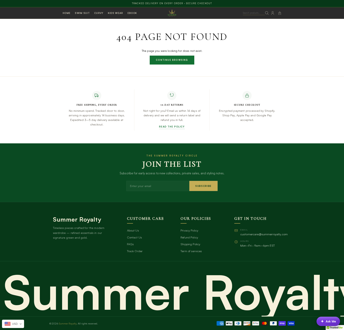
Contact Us (134, 237)
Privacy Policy (189, 230)
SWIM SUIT (82, 13)
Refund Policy (189, 237)
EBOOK (132, 13)
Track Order (135, 251)
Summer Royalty (67, 323)
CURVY (99, 13)
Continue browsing (172, 60)
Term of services (191, 251)
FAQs (130, 244)
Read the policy (172, 126)
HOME (66, 13)
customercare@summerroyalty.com (264, 234)
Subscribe (203, 185)
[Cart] (279, 13)
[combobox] (13, 324)
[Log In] (272, 13)
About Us (133, 230)
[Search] (267, 13)
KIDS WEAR (115, 13)
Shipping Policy (190, 244)
